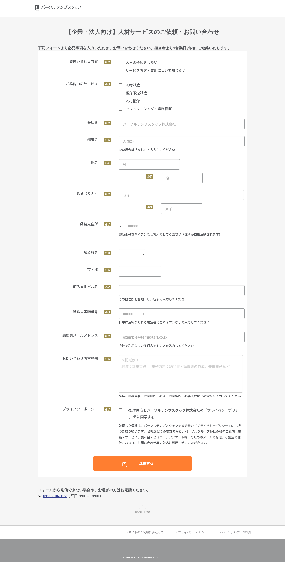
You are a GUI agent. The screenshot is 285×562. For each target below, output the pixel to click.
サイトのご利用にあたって (146, 532)
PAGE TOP (142, 512)
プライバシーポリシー (192, 532)
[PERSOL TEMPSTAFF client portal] (58, 8)
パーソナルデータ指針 (236, 532)
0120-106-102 (55, 496)
